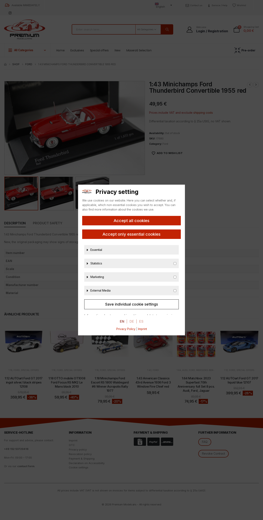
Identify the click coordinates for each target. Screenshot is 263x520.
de (131, 321)
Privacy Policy (125, 329)
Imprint (142, 329)
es (141, 321)
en (122, 321)
